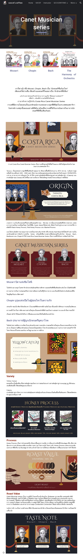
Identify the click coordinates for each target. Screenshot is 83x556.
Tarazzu (9, 171)
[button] (80, 2)
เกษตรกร (10, 223)
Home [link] (30, 3)
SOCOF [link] (38, 3)
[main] (41, 24)
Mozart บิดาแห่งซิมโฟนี (19, 282)
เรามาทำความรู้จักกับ (26, 101)
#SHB (43, 232)
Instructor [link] (47, 3)
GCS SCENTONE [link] (60, 3)
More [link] (73, 3)
